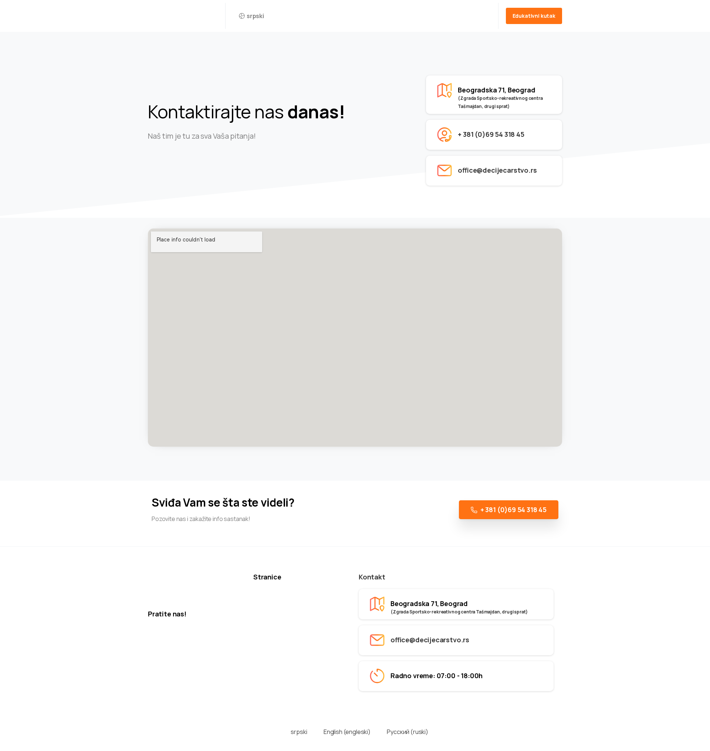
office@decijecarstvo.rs (497, 170)
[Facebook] (157, 166)
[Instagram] (174, 166)
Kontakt (372, 576)
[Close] (439, 743)
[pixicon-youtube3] (192, 166)
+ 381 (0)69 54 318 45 (491, 134)
